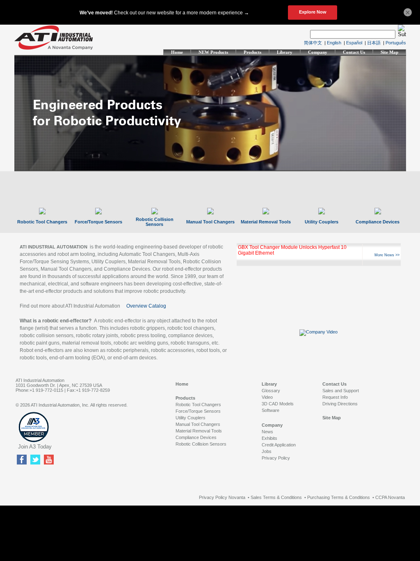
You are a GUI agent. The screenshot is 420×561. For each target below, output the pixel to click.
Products (252, 52)
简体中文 (313, 42)
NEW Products (213, 52)
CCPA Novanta (390, 497)
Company (317, 52)
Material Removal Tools (266, 221)
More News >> (386, 255)
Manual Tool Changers (210, 221)
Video (267, 397)
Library (284, 52)
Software (270, 410)
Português (396, 42)
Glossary (271, 390)
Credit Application (279, 444)
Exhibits (269, 438)
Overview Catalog (146, 306)
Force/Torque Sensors (98, 221)
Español (354, 42)
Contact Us (354, 52)
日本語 (374, 42)
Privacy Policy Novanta (222, 497)
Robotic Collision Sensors (154, 222)
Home (177, 52)
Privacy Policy (276, 457)
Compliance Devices (377, 221)
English (334, 42)
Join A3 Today (35, 447)
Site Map (389, 52)
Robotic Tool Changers (42, 221)
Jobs (267, 451)
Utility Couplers (321, 221)
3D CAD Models (278, 403)
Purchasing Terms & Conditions (338, 497)
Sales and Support (340, 390)
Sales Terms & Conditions (276, 497)
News (267, 431)
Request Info (335, 397)
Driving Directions (340, 403)
